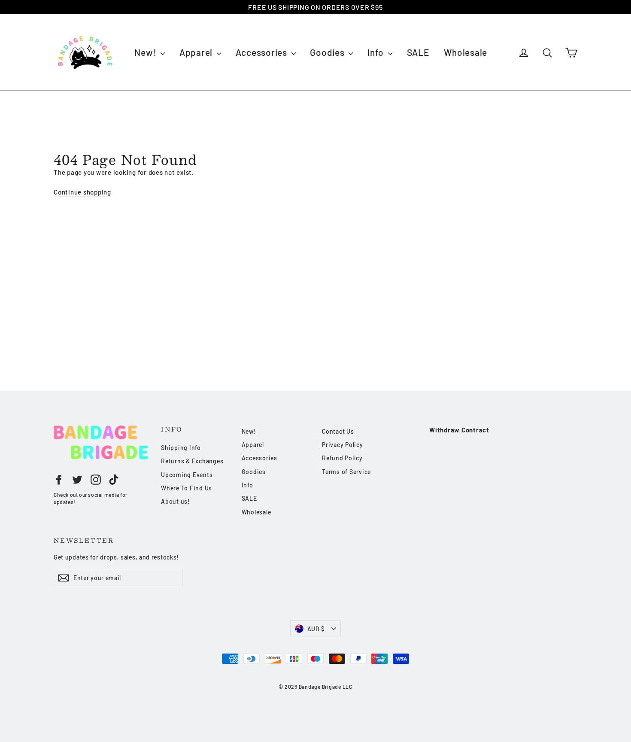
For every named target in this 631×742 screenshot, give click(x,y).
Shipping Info (181, 447)
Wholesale (465, 52)
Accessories (262, 52)
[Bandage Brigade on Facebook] (59, 479)
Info (376, 52)
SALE (418, 52)
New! (146, 52)
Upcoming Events (186, 474)
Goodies (328, 52)
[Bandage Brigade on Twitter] (77, 479)
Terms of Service (346, 471)
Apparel (197, 52)
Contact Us (338, 431)
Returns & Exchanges (192, 461)
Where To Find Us (186, 488)
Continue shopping (82, 192)
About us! (175, 501)
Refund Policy (342, 458)
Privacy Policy (342, 444)
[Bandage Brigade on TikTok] (114, 479)
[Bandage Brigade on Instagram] (96, 479)
